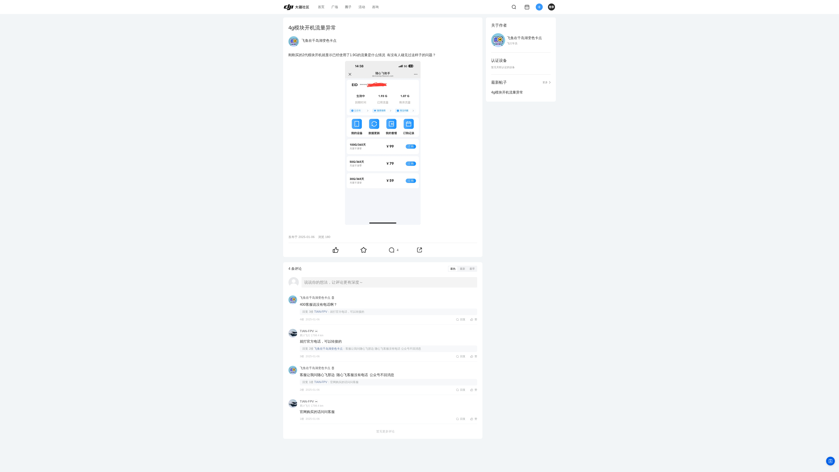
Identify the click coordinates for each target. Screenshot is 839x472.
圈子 (348, 7)
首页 (321, 7)
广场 (334, 7)
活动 (362, 7)
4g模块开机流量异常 (507, 92)
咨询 (375, 7)
